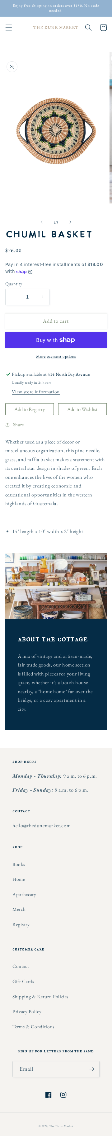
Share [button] (18, 424)
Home (18, 879)
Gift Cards (23, 981)
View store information (36, 391)
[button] (8, 27)
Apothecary (24, 894)
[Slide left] (42, 222)
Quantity (13, 283)
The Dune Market (61, 1126)
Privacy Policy (26, 1011)
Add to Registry (29, 409)
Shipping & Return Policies (40, 996)
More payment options (56, 356)
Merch (19, 909)
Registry (21, 924)
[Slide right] (70, 222)
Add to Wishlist (82, 409)
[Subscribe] (91, 1069)
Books (18, 864)
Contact (20, 966)
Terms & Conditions (33, 1026)
